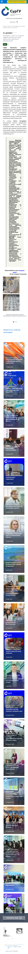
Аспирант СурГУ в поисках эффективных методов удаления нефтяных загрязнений (13, 38)
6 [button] (19, 938)
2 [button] (10, 938)
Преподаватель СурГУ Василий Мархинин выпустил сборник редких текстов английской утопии (14, 679)
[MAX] (8, 949)
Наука (5, 44)
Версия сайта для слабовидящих (14, 18)
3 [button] (12, 938)
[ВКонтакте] (9, 947)
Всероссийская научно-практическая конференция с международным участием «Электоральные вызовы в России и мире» (14, 735)
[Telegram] (15, 947)
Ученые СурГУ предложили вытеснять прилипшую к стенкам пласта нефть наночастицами (13, 447)
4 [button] (14, 938)
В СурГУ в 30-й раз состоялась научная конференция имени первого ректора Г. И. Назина (12, 853)
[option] (9, 932)
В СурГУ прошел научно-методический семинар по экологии (13, 564)
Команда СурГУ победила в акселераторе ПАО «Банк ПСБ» (14, 390)
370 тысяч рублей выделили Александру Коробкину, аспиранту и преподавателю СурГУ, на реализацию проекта (14, 505)
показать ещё (12, 918)
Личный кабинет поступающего (17, 1)
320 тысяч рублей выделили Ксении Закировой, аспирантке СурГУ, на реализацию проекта (13, 534)
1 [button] (8, 938)
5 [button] (17, 938)
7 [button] (21, 938)
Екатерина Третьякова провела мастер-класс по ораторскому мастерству (14, 912)
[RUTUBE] (19, 947)
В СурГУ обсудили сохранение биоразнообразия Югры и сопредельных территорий (14, 476)
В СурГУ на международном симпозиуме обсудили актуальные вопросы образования (13, 882)
